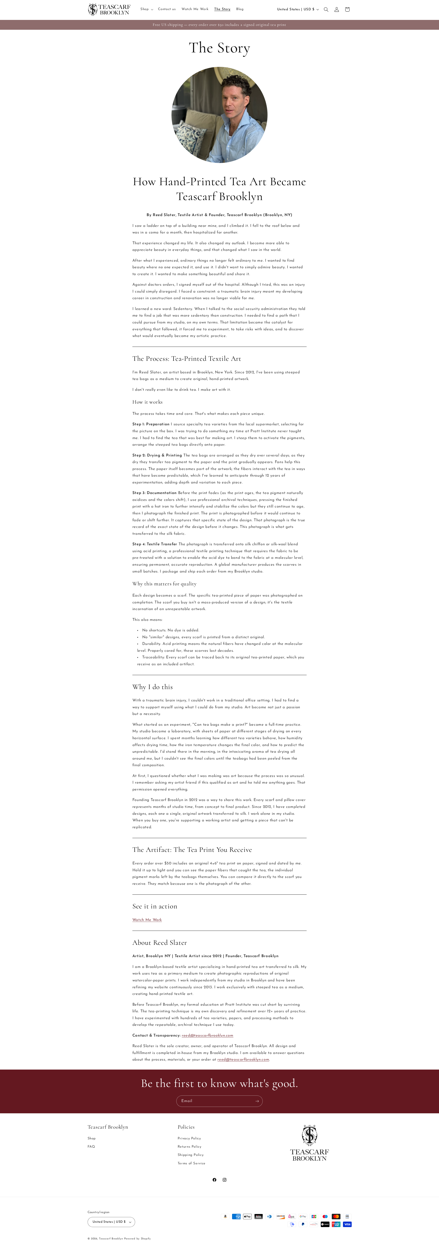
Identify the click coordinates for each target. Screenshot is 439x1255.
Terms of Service (192, 1163)
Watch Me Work (147, 920)
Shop (92, 1138)
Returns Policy (189, 1147)
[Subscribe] (257, 1101)
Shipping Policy (190, 1155)
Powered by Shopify (137, 1238)
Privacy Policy (189, 1138)
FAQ (91, 1147)
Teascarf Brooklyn (111, 1238)
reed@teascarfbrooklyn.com (207, 1036)
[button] (146, 9)
